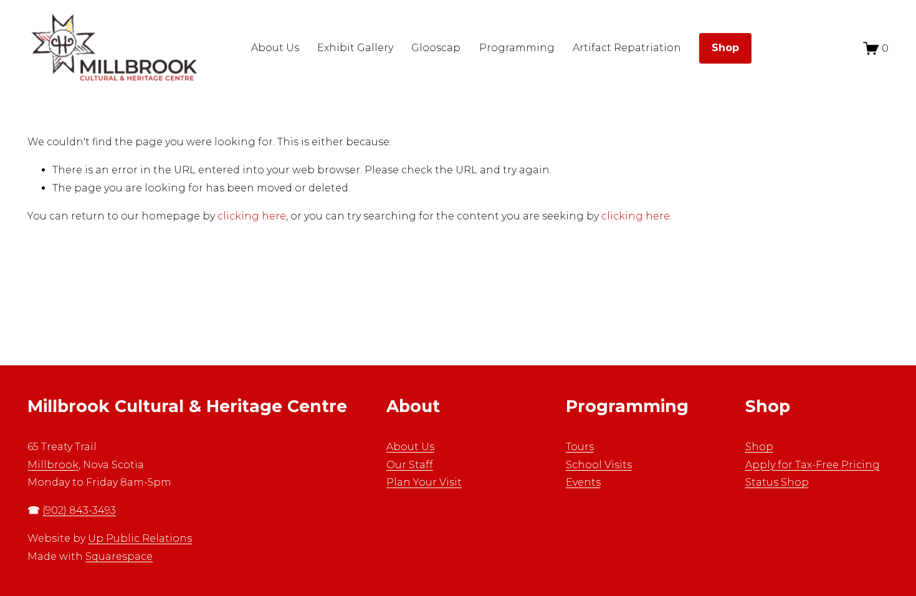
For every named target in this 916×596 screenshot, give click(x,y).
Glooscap (435, 48)
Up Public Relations (140, 538)
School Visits (599, 465)
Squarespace (119, 556)
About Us (410, 447)
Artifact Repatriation (627, 48)
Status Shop (777, 482)
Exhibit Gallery (355, 48)
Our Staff (409, 465)
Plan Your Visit (424, 482)
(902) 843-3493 (79, 510)
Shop (759, 447)
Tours (580, 447)
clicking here (251, 216)
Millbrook (53, 465)
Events (583, 482)
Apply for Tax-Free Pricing (812, 465)
